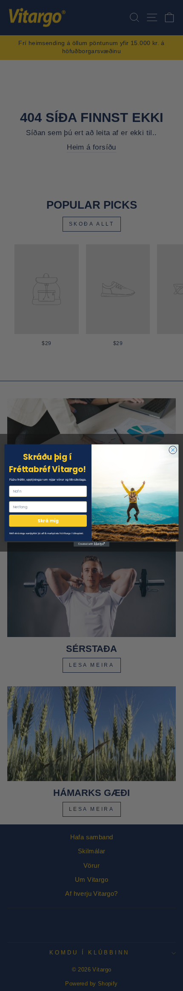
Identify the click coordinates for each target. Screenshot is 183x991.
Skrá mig (47, 521)
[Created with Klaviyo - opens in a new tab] (91, 544)
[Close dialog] (173, 450)
